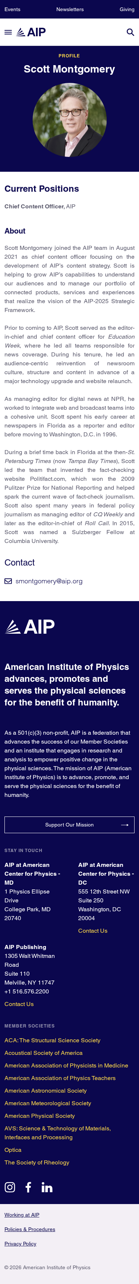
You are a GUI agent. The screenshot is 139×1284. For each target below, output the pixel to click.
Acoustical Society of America (43, 1052)
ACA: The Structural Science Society (52, 1040)
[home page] (34, 32)
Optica (12, 1149)
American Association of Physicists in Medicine (66, 1065)
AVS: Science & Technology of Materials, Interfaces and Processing (57, 1133)
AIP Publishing (25, 947)
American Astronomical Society (45, 1090)
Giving (127, 9)
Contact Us (92, 930)
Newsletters (70, 9)
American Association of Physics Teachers (60, 1078)
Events (12, 9)
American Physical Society (39, 1115)
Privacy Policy (20, 1244)
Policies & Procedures (29, 1229)
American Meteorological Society (47, 1103)
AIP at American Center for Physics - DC (106, 873)
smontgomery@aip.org (49, 581)
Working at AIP (21, 1215)
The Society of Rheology (36, 1162)
